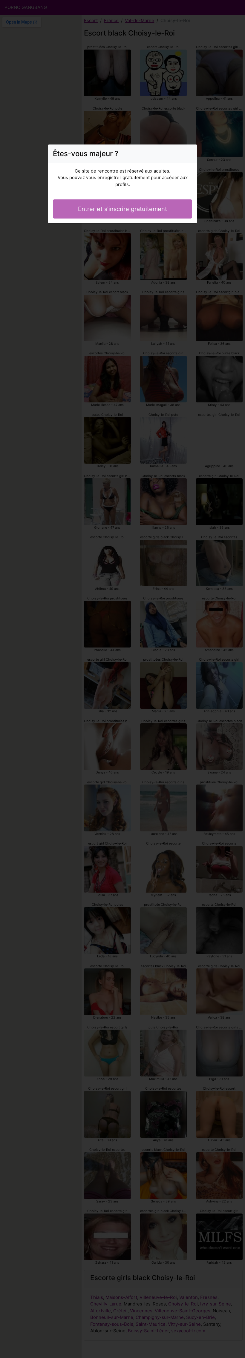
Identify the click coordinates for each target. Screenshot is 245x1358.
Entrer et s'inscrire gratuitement (122, 209)
